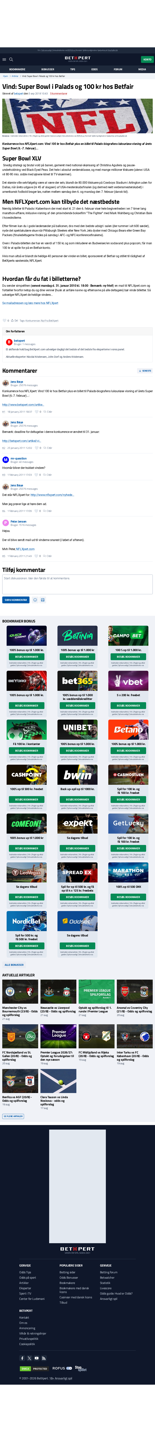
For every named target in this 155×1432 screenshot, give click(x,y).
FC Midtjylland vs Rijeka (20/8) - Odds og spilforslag (96, 1054)
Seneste (146, 370)
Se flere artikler (13, 1116)
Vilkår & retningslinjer (32, 1333)
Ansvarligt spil (108, 1298)
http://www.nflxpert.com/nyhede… (52, 495)
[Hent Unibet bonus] (77, 730)
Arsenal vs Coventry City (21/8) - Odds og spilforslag (134, 1009)
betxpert (18, 93)
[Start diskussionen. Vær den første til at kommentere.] (77, 584)
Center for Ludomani (32, 1298)
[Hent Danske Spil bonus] (77, 921)
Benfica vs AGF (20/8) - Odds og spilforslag (17, 1099)
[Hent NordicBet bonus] (27, 921)
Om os (23, 1322)
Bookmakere (17, 69)
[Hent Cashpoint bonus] (27, 775)
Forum (118, 69)
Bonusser (47, 69)
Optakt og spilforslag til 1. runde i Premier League (95, 1009)
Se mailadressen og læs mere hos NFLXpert (30, 303)
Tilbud (63, 1302)
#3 (3, 474)
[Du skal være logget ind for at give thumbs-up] (4, 320)
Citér (49, 412)
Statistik (105, 1283)
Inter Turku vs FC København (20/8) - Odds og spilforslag (133, 1056)
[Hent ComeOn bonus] (27, 824)
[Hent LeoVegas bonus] (27, 872)
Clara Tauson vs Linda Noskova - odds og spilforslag (54, 1100)
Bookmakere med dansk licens (74, 1290)
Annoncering (27, 1328)
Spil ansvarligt (47, 50)
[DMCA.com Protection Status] (34, 1369)
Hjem (5, 76)
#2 (3, 448)
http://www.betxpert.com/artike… (23, 405)
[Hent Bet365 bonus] (77, 681)
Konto (147, 59)
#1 (3, 411)
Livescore (106, 1288)
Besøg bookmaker (26, 657)
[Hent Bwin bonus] (77, 775)
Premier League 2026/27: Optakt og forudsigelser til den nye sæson (57, 1056)
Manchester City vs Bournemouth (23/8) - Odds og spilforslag (20, 1011)
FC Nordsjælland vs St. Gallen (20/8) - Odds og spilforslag (17, 1056)
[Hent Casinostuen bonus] (128, 775)
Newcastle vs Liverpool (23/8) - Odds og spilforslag (58, 1009)
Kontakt (24, 1317)
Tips (72, 69)
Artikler (15, 76)
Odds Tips (25, 1272)
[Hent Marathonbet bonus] (128, 872)
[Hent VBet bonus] (128, 681)
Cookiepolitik (27, 1344)
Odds (94, 69)
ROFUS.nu (71, 50)
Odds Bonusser (69, 1277)
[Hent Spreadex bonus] (77, 872)
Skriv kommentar (16, 600)
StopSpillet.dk (113, 50)
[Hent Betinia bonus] (77, 636)
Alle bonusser (14, 965)
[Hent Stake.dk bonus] (27, 730)
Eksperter (25, 1288)
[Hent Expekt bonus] (77, 824)
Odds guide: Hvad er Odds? (116, 1293)
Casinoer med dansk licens (76, 1297)
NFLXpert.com (25, 549)
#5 (3, 556)
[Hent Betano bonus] (128, 730)
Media (142, 69)
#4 (3, 511)
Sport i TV (25, 1293)
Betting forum (108, 1272)
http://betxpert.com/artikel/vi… (21, 441)
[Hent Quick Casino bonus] (27, 636)
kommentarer (58, 93)
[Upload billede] (42, 600)
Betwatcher (107, 1277)
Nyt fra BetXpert (49, 320)
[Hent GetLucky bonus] (128, 824)
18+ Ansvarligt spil (60, 1378)
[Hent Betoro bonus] (27, 681)
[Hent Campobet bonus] (128, 636)
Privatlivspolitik (28, 1338)
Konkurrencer (33, 320)
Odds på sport (27, 1277)
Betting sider (67, 1272)
